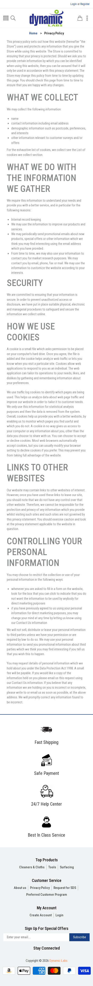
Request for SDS (64, 888)
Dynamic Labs (58, 961)
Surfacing (67, 867)
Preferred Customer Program (46, 895)
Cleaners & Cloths (31, 867)
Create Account (41, 915)
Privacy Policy (40, 888)
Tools (52, 867)
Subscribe (79, 937)
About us (20, 888)
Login (73, 4)
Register (85, 4)
